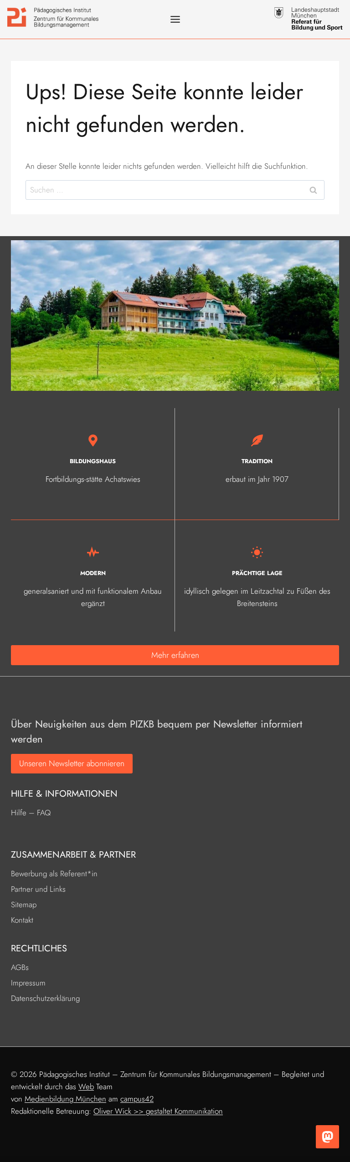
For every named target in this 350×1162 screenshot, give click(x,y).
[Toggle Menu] (175, 19)
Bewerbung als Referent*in (54, 873)
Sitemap (23, 904)
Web (86, 1086)
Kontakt (22, 919)
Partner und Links (38, 889)
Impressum (28, 982)
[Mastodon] (327, 1136)
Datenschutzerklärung (45, 998)
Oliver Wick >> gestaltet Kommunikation (158, 1111)
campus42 (137, 1098)
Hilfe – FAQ (31, 812)
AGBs (20, 967)
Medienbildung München (65, 1098)
